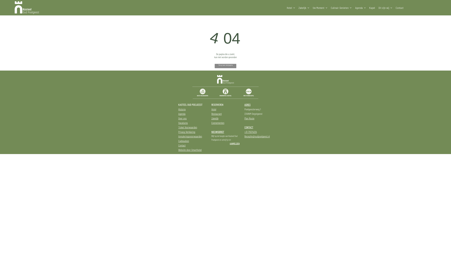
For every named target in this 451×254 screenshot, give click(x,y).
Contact (182, 145)
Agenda (181, 113)
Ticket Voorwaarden (187, 127)
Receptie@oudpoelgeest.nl (257, 136)
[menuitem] (291, 7)
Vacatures (183, 122)
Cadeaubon (183, 141)
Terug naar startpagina (225, 65)
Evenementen (217, 122)
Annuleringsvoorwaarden (190, 136)
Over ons (182, 118)
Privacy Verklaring (186, 131)
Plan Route (249, 118)
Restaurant (216, 113)
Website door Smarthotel (190, 149)
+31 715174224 (250, 131)
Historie (182, 109)
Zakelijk (214, 118)
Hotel (213, 109)
